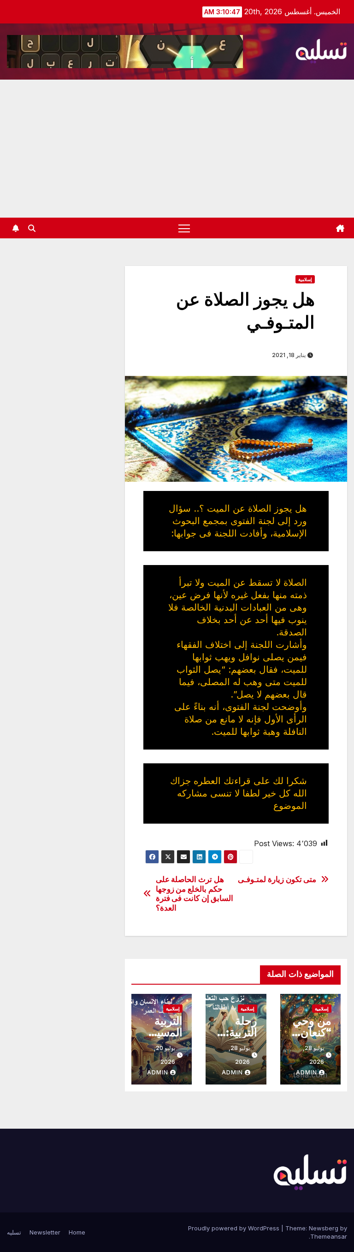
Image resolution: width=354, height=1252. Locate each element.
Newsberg (323, 1228)
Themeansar (328, 1236)
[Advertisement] (177, 148)
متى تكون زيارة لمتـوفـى (277, 879)
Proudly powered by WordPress (234, 1228)
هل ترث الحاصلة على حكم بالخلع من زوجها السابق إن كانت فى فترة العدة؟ (195, 893)
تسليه (14, 1232)
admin (306, 1072)
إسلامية (305, 279)
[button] (31, 228)
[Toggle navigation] (184, 228)
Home (77, 1232)
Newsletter (45, 1232)
